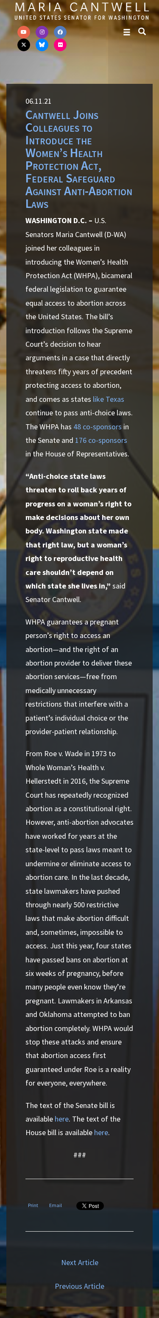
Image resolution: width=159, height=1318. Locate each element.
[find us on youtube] (23, 32)
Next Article (79, 1262)
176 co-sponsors (101, 440)
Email (55, 1205)
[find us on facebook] (60, 32)
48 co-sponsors (97, 426)
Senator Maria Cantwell (82, 11)
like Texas (108, 399)
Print (33, 1205)
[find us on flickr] (60, 45)
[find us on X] (23, 45)
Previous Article (79, 1286)
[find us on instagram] (42, 32)
